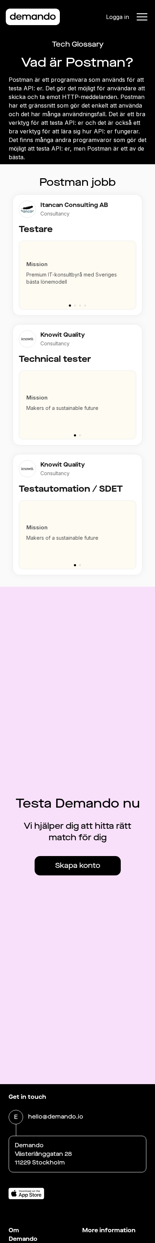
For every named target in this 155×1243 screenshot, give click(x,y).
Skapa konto (77, 865)
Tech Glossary (77, 44)
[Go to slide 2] (75, 305)
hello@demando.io (55, 1116)
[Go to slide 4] (85, 305)
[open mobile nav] (142, 17)
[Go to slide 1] (70, 305)
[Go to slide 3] (80, 305)
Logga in (117, 16)
